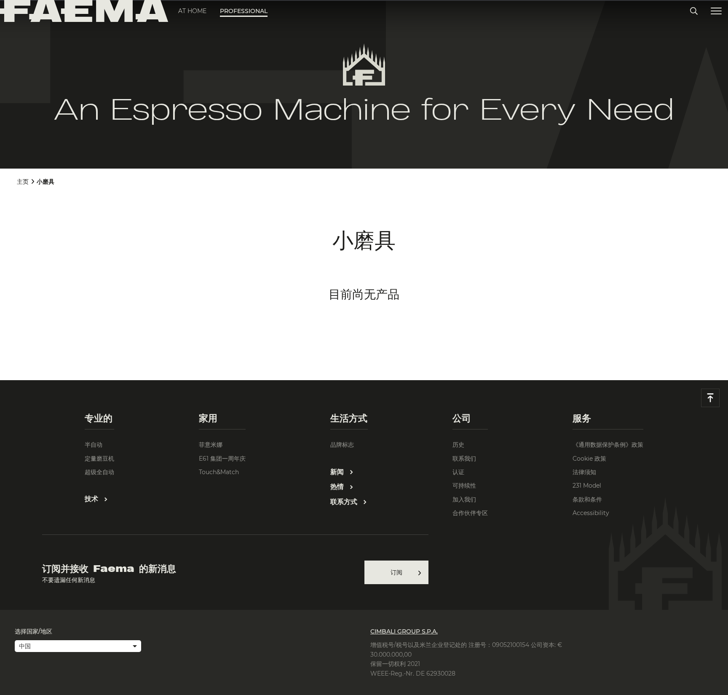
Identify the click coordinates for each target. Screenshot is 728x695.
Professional (244, 11)
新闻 (338, 472)
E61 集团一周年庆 (222, 458)
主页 (23, 181)
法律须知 (584, 472)
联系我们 (464, 458)
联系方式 (344, 502)
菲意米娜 (210, 444)
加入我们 (464, 499)
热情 (338, 487)
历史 (458, 444)
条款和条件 (587, 499)
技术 (92, 499)
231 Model (587, 485)
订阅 (396, 572)
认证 (458, 472)
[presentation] (364, 347)
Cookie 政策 (589, 458)
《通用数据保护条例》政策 (608, 444)
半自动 (93, 444)
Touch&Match (219, 472)
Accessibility (591, 513)
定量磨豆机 (99, 458)
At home (192, 11)
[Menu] (716, 11)
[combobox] (78, 647)
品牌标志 (342, 444)
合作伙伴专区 (470, 513)
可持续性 (464, 485)
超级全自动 (99, 472)
